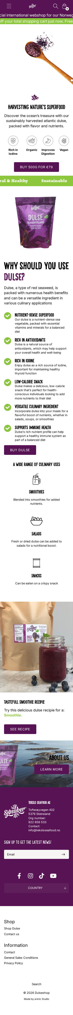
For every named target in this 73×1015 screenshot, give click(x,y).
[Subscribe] (63, 854)
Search (36, 984)
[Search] (55, 6)
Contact (9, 952)
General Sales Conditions (21, 957)
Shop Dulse (12, 928)
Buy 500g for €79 (36, 167)
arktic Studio (41, 998)
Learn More (51, 769)
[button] (36, 888)
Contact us (11, 934)
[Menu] (9, 6)
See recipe (20, 729)
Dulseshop (42, 992)
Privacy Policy (13, 963)
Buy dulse (20, 450)
